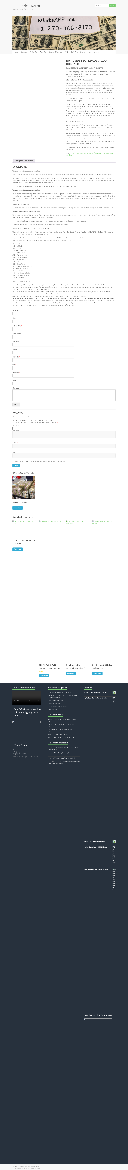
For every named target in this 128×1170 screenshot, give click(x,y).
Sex (14, 365)
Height (15, 349)
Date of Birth (17, 326)
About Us (43, 52)
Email (14, 380)
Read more (17, 508)
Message (15, 388)
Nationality (16, 341)
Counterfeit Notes (26, 5)
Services (24, 52)
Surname (15, 310)
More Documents (93, 52)
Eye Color (16, 372)
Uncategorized (52, 709)
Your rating (16, 426)
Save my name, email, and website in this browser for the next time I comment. (41, 461)
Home (16, 52)
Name (14, 318)
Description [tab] (19, 161)
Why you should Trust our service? (58, 734)
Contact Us (33, 52)
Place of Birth (17, 334)
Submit (16, 404)
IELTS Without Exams (78, 52)
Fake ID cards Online (54, 703)
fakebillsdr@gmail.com (19, 753)
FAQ (66, 52)
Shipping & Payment (55, 52)
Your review (16, 430)
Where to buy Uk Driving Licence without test (61, 737)
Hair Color (16, 357)
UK (13, 749)
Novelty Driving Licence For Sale (57, 706)
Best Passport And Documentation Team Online (62, 692)
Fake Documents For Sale (55, 700)
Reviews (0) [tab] (29, 161)
